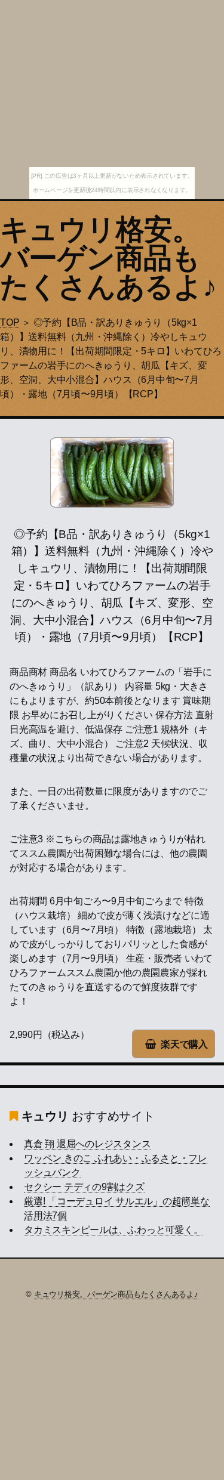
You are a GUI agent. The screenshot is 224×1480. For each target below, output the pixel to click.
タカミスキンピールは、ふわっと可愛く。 (113, 1230)
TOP (9, 322)
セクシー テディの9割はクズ (84, 1187)
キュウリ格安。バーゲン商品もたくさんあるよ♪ (108, 258)
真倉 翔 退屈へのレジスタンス (87, 1144)
